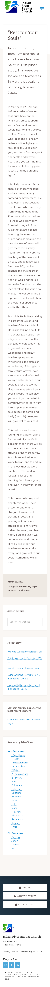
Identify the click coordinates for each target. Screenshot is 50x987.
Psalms (15, 844)
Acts (13, 781)
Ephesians (16, 789)
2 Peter (15, 770)
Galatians (16, 793)
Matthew (16, 811)
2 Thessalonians (19, 774)
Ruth (14, 848)
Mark (14, 808)
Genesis (15, 837)
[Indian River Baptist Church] (19, 7)
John (14, 800)
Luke (14, 804)
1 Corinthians (18, 755)
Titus (14, 827)
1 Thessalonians (19, 762)
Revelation (17, 819)
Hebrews (16, 796)
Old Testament (15, 833)
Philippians (17, 815)
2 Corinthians (18, 766)
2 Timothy (16, 778)
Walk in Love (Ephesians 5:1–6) (23, 668)
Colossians (16, 785)
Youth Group (23, 590)
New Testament (16, 751)
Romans (15, 823)
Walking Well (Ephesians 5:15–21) (24, 651)
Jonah (14, 841)
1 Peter (15, 759)
